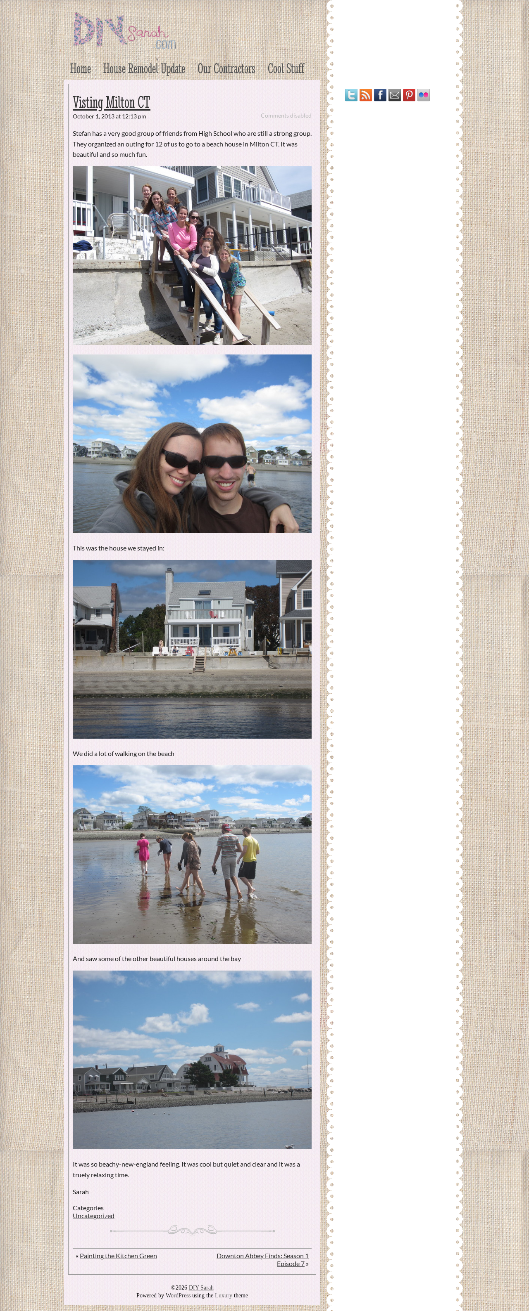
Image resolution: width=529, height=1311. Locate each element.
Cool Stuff (286, 68)
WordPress (178, 1295)
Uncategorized (93, 1215)
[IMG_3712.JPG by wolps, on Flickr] (192, 530)
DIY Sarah (201, 1288)
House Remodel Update (144, 68)
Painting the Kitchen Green (118, 1255)
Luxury (223, 1295)
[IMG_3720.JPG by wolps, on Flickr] (192, 1146)
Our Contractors (226, 68)
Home (80, 68)
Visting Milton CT (111, 102)
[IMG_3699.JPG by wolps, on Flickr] (192, 736)
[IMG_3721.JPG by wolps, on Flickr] (192, 941)
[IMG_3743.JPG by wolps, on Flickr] (192, 342)
